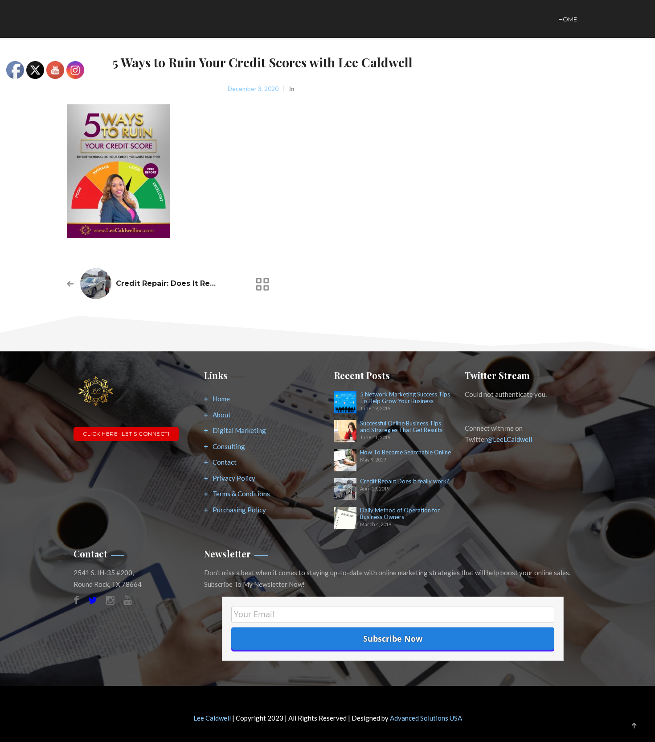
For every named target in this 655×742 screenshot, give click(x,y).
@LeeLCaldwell (509, 439)
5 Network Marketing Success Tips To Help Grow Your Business (405, 397)
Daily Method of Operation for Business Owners (400, 513)
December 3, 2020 (253, 88)
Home (567, 19)
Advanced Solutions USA (426, 718)
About (222, 415)
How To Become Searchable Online (405, 452)
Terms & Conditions (241, 494)
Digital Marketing (239, 430)
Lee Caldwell (212, 718)
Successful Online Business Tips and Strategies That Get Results (401, 426)
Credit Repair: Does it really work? (183, 283)
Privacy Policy (234, 478)
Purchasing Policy (239, 510)
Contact (225, 462)
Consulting (229, 446)
